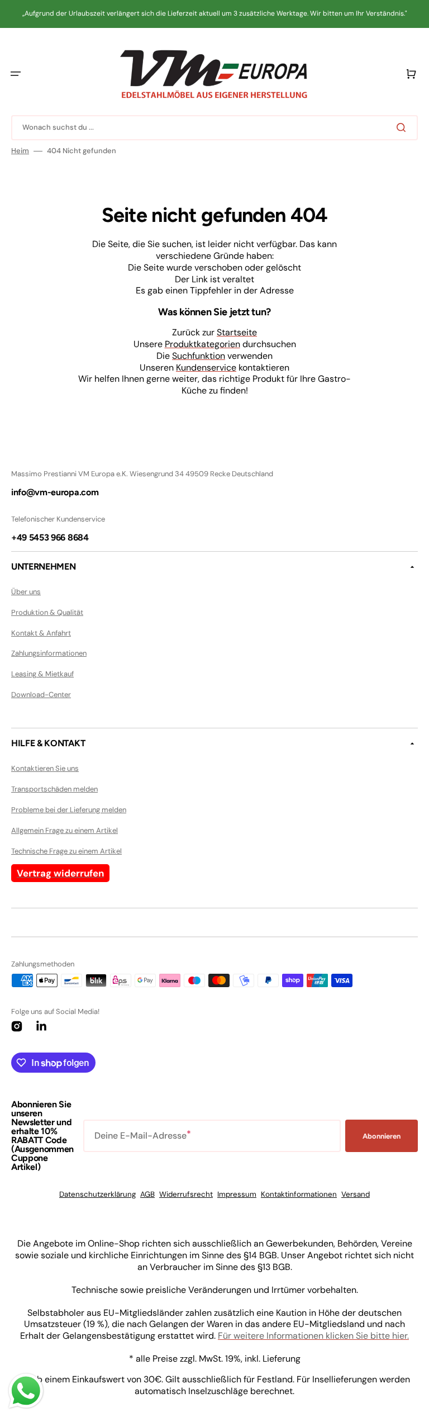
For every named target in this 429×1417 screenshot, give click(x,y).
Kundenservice (206, 367)
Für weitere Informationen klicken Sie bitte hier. (313, 1336)
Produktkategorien (202, 344)
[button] (15, 73)
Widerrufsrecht (186, 1194)
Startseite (237, 332)
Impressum (236, 1194)
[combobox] (214, 127)
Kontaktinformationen (299, 1194)
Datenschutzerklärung (97, 1194)
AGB (147, 1194)
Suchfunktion (198, 356)
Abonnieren (382, 1136)
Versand (355, 1194)
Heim (20, 150)
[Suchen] (403, 127)
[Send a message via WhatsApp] (26, 1391)
